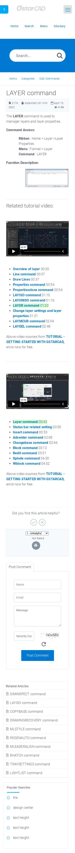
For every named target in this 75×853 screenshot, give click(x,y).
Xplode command (26, 458)
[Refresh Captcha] (44, 644)
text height (21, 818)
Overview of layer (26, 269)
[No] (42, 521)
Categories (28, 78)
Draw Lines (21, 279)
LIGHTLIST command (25, 773)
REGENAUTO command (27, 738)
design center (23, 808)
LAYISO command (23, 703)
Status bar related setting (32, 427)
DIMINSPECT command (27, 694)
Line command (24, 274)
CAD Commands (49, 78)
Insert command (25, 432)
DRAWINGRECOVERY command (33, 720)
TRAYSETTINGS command (29, 764)
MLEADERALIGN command (29, 747)
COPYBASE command (26, 712)
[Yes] (33, 521)
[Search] (60, 55)
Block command (25, 448)
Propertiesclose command (33, 290)
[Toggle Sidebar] (4, 9)
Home (13, 78)
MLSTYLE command (25, 729)
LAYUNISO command (29, 300)
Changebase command (30, 443)
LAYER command (26, 306)
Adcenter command (28, 437)
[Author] (22, 103)
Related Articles (17, 686)
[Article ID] (10, 103)
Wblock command (26, 464)
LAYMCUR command (29, 321)
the (15, 798)
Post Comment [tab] (20, 567)
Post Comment (38, 655)
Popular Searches (18, 787)
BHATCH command (24, 755)
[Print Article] (36, 545)
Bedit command (25, 453)
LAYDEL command (27, 326)
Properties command (29, 285)
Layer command (25, 422)
